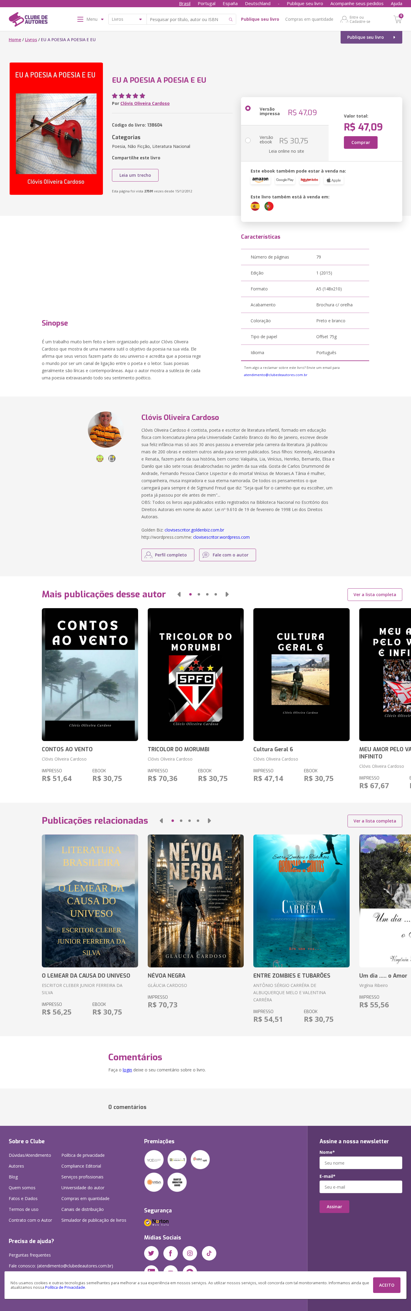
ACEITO (386, 1285)
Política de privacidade (83, 1155)
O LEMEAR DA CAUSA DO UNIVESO (86, 975)
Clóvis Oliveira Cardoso (145, 103)
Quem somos (22, 1187)
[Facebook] (170, 1253)
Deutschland (257, 3)
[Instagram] (190, 1253)
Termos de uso (24, 1209)
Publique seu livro (305, 3)
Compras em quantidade (309, 19)
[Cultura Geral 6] (301, 674)
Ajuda (396, 3)
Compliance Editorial (81, 1166)
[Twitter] (151, 1253)
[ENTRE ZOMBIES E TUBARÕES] (301, 901)
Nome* (327, 1152)
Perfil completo (171, 555)
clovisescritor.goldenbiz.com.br (194, 530)
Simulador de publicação (93, 1220)
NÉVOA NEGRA (166, 975)
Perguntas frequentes (30, 1255)
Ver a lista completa (375, 594)
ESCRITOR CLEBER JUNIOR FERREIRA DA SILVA (82, 988)
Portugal (206, 3)
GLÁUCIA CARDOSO (167, 985)
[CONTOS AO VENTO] (90, 674)
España (230, 3)
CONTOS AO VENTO (67, 749)
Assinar (334, 1206)
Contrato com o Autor (30, 1220)
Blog (13, 1177)
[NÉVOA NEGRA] (196, 901)
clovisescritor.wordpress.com (221, 537)
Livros (31, 39)
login (127, 1070)
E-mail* (327, 1176)
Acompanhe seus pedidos (357, 3)
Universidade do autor (82, 1187)
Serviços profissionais (82, 1177)
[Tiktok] (209, 1253)
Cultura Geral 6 (273, 749)
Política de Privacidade (65, 1287)
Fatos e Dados (23, 1198)
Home (15, 39)
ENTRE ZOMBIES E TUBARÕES (291, 975)
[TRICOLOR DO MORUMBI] (196, 674)
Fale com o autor (231, 555)
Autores (16, 1166)
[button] (179, 594)
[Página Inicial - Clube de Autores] (28, 20)
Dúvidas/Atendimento (30, 1155)
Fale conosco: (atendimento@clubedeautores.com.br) (61, 1266)
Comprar (360, 142)
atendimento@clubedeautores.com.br (275, 374)
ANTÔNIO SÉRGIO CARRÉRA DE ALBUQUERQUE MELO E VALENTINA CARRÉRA (289, 992)
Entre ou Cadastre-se (360, 19)
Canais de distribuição (82, 1209)
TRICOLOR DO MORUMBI (178, 749)
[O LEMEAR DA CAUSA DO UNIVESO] (90, 901)
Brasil (184, 3)
